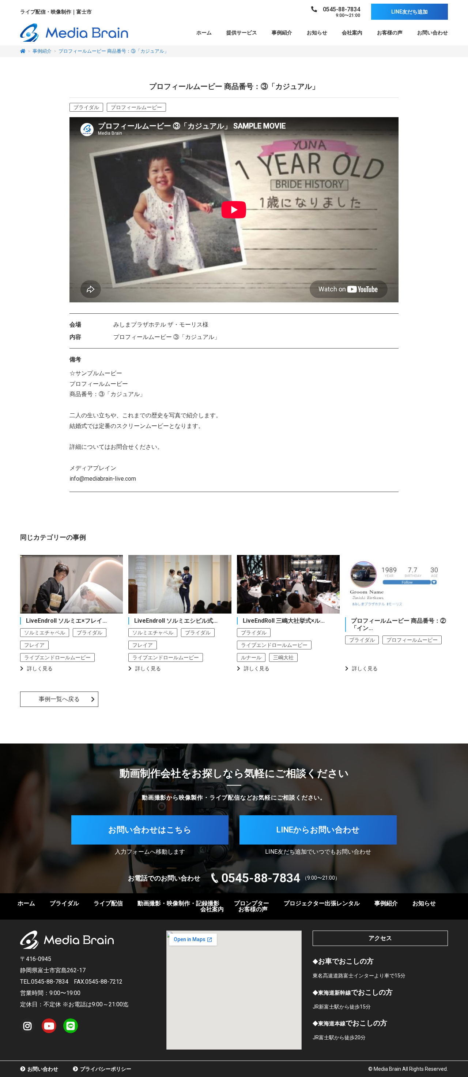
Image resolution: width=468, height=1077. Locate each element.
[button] (409, 12)
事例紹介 (282, 33)
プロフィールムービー (136, 107)
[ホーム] (23, 51)
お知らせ (317, 33)
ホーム (204, 33)
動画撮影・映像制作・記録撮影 (178, 903)
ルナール (251, 657)
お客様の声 (390, 33)
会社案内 (352, 33)
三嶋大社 (283, 657)
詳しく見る (40, 668)
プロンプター (251, 903)
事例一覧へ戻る (59, 699)
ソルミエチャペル (44, 633)
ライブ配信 (108, 903)
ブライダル (86, 107)
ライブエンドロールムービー (57, 657)
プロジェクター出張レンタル (322, 903)
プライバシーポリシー (104, 1069)
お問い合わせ (432, 33)
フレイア (34, 645)
